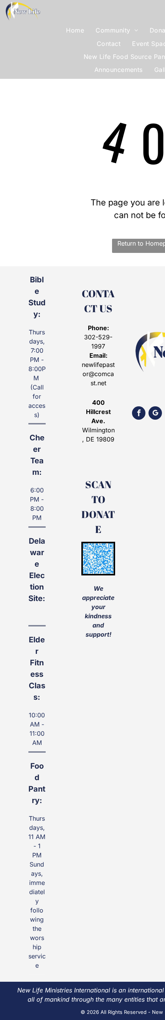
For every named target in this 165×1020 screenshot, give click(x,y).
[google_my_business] (155, 414)
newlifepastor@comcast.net (98, 374)
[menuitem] (75, 30)
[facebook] (138, 414)
